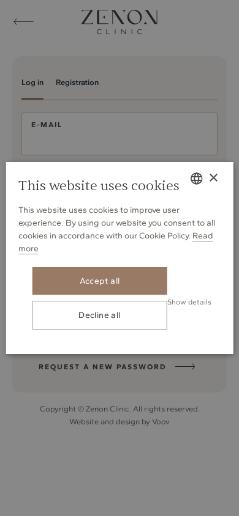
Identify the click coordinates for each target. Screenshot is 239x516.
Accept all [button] (100, 281)
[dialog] (119, 258)
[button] (189, 302)
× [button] (213, 178)
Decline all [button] (99, 315)
